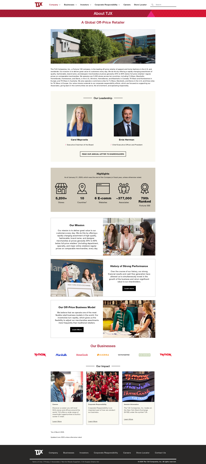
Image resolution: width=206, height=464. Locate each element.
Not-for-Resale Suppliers (71, 462)
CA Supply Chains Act (90, 462)
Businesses (69, 4)
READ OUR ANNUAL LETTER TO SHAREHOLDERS (104, 154)
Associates (56, 462)
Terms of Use (37, 462)
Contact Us (160, 452)
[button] (152, 5)
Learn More (77, 330)
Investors (84, 4)
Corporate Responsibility (106, 4)
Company (53, 4)
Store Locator (140, 4)
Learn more (129, 288)
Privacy (47, 462)
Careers (127, 4)
